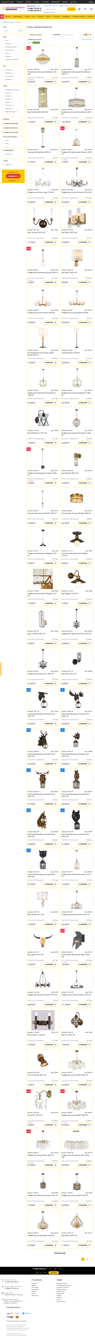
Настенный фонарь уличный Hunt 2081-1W (41, 835)
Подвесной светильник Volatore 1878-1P (77, 153)
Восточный (9, 105)
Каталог (2, 16)
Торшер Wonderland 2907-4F (39, 152)
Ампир (8, 93)
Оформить (53, 1272)
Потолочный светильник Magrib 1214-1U (74, 554)
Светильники (10, 50)
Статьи (59, 1299)
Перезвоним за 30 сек (51, 6)
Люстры (8, 44)
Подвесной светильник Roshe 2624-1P (43, 272)
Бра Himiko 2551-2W (36, 914)
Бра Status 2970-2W (69, 232)
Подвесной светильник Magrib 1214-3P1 (42, 594)
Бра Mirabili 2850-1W (70, 473)
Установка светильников (64, 1285)
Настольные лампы (11, 47)
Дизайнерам (55, 2)
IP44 (7, 143)
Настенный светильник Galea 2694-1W (76, 955)
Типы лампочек (61, 1301)
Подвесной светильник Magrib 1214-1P (42, 554)
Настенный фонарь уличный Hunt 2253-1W (41, 875)
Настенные (9, 70)
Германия (9, 164)
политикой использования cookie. (17, 1330)
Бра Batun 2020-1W (69, 1235)
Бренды (65, 2)
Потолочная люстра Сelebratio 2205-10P (42, 73)
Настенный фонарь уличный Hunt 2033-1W (75, 755)
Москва (38, 6)
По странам (35, 1287)
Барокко (9, 102)
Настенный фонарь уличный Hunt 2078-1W (41, 795)
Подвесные (9, 73)
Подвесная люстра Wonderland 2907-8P (76, 113)
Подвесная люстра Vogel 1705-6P (41, 192)
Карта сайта (35, 1295)
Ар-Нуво (8, 96)
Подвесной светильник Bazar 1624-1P (43, 1195)
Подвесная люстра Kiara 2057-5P (41, 674)
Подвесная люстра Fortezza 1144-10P (42, 995)
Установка (45, 2)
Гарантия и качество (62, 1287)
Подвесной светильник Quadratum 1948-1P (42, 394)
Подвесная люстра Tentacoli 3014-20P (77, 192)
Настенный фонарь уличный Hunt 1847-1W (41, 715)
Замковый (9, 108)
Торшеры (8, 56)
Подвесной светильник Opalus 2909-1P (42, 474)
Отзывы (36, 2)
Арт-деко (9, 99)
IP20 (7, 140)
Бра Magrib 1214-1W (70, 593)
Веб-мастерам (61, 1291)
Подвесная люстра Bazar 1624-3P (75, 1195)
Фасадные (9, 79)
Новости (59, 1297)
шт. (41, 1273)
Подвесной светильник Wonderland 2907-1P (76, 73)
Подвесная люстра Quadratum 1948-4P (76, 394)
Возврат (28, 2)
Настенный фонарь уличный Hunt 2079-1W (75, 795)
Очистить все (87, 39)
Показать (12, 176)
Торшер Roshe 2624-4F (71, 353)
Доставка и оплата (8, 2)
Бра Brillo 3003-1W (35, 1115)
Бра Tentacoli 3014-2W (36, 232)
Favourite (9, 154)
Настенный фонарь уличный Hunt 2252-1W (75, 835)
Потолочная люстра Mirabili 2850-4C (76, 513)
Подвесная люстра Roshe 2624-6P (41, 312)
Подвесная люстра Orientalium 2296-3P (76, 434)
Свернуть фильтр (36, 35)
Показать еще (59, 1253)
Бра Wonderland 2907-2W (38, 112)
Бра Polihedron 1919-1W (37, 433)
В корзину (49, 82)
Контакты (74, 2)
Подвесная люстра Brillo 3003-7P (75, 1075)
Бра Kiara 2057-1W (69, 674)
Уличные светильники (12, 59)
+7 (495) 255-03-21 (34, 11)
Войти (91, 2)
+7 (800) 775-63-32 (34, 8)
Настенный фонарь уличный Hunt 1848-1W (75, 715)
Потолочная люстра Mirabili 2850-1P (42, 513)
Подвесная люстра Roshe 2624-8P (75, 312)
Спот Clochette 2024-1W (37, 1075)
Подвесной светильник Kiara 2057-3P (76, 633)
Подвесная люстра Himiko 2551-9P (75, 914)
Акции (33, 1293)
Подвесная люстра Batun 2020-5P (41, 1235)
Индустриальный (11, 111)
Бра (7, 40)
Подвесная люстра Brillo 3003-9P (75, 1115)
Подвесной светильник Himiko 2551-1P (76, 875)
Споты (8, 53)
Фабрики (34, 1285)
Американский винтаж (12, 89)
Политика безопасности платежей (16, 1321)
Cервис (60, 1280)
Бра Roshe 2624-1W (69, 272)
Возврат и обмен (61, 1289)
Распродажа (35, 1289)
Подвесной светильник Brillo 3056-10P (76, 1156)
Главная (5, 22)
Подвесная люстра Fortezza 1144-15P (76, 995)
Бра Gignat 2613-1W (35, 954)
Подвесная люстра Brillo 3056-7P (41, 1155)
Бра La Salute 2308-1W (36, 633)
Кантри (36, 42)
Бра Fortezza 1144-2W (36, 1035)
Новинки (34, 1291)
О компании (37, 1280)
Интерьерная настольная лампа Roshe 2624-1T (41, 354)
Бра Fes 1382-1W (68, 1035)
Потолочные (9, 76)
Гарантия (20, 2)
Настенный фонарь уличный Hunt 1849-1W (41, 755)
